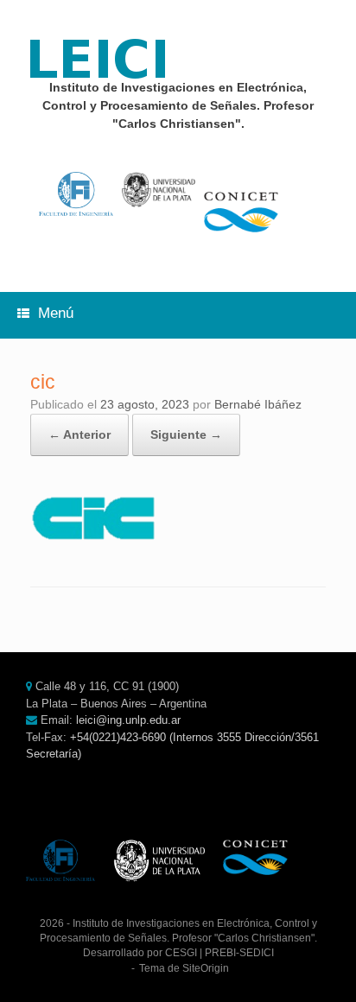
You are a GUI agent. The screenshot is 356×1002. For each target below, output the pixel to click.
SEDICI (256, 953)
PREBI (220, 953)
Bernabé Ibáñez (258, 404)
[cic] (95, 542)
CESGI (181, 953)
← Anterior (79, 434)
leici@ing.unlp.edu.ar (128, 719)
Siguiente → (186, 434)
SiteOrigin (205, 968)
